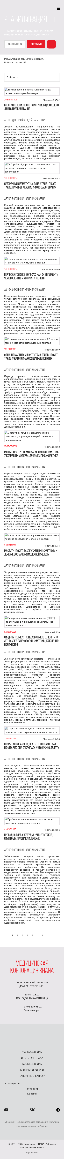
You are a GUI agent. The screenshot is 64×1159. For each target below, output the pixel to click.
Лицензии (10, 1122)
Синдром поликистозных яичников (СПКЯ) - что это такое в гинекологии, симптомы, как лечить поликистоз (31, 641)
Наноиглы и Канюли (32, 1076)
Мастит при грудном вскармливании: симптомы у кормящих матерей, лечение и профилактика (31, 454)
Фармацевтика (32, 1051)
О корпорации (12, 1083)
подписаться (36, 44)
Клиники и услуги (32, 1070)
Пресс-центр (32, 1088)
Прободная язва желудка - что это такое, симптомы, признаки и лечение (28, 836)
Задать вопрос (32, 1010)
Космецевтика (32, 1064)
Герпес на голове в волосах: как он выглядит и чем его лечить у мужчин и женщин (31, 276)
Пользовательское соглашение (32, 1122)
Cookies (44, 1126)
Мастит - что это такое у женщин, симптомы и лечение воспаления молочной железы (30, 552)
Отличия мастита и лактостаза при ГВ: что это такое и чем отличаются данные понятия (31, 356)
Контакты (32, 1093)
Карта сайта (32, 1152)
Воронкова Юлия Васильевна (28, 199)
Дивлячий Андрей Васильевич (29, 120)
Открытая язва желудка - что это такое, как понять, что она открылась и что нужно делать (31, 746)
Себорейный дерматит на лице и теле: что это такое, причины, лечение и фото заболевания (30, 185)
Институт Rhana (32, 1057)
